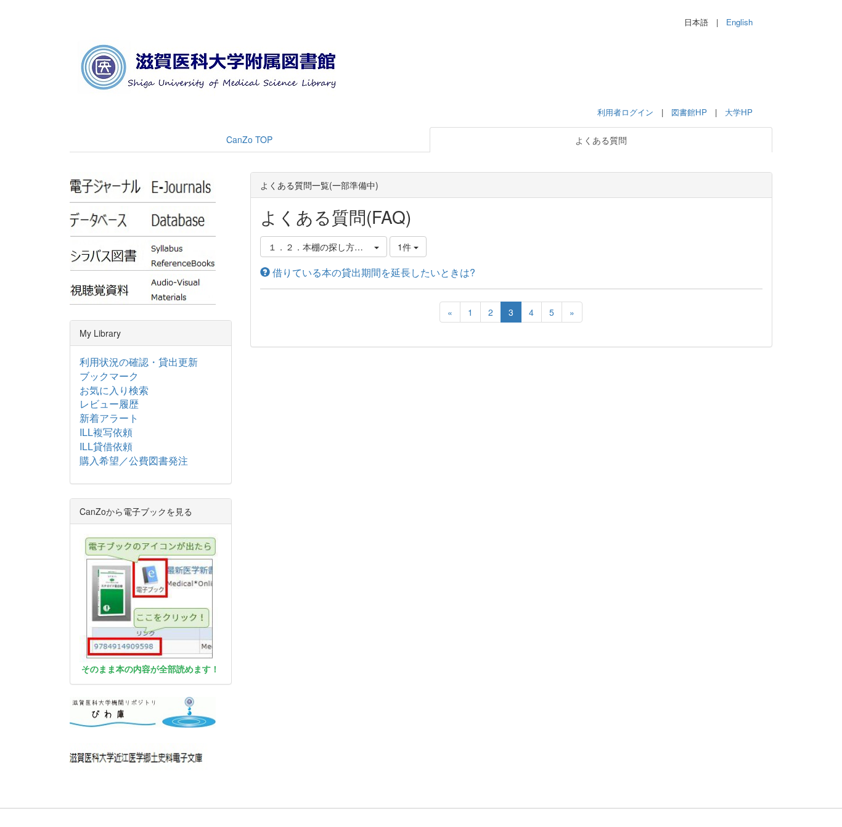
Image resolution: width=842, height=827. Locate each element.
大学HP (739, 112)
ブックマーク (109, 376)
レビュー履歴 (109, 404)
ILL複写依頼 (106, 432)
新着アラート (109, 418)
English (739, 22)
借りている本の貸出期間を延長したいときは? (372, 272)
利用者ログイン (625, 112)
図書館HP (689, 112)
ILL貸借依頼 (106, 446)
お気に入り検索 (114, 390)
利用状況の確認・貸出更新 (139, 362)
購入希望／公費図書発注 (134, 460)
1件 (406, 247)
